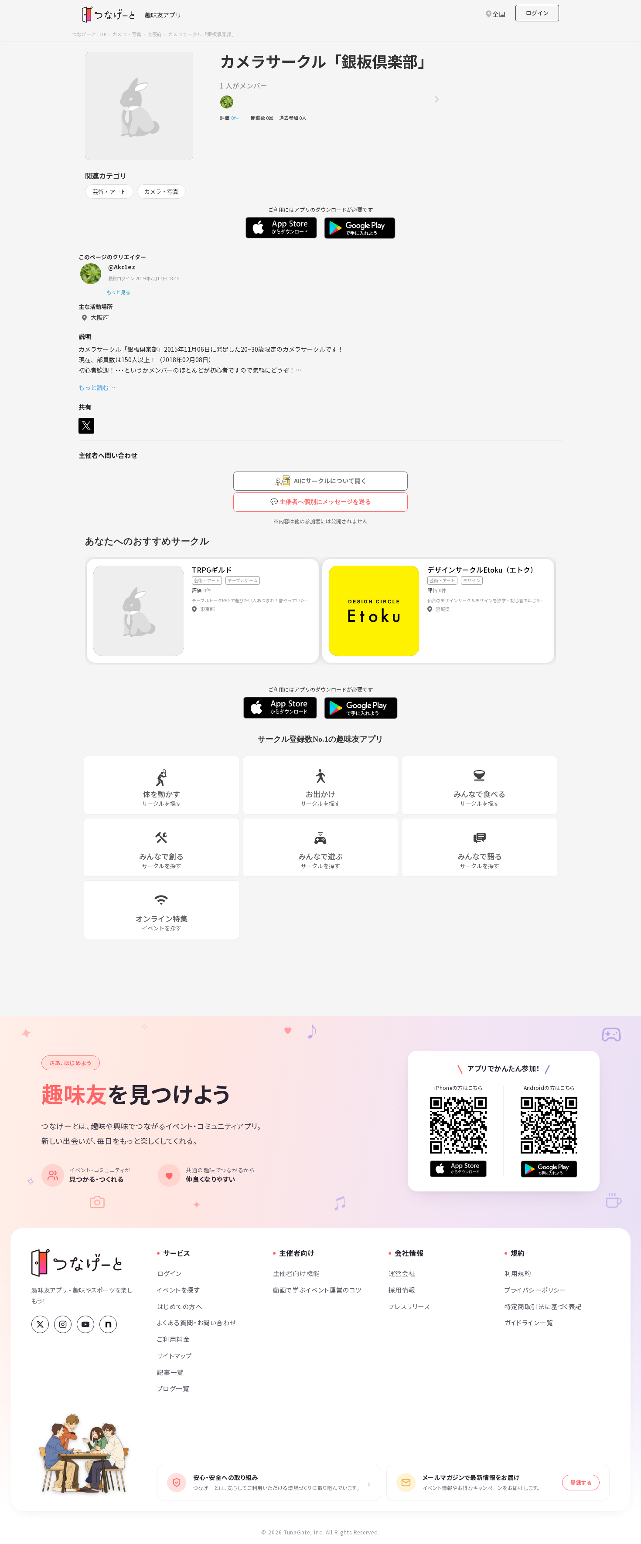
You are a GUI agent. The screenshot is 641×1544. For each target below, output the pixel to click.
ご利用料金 (173, 1339)
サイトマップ (174, 1355)
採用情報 (402, 1289)
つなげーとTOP (89, 34)
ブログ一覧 (173, 1388)
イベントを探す (178, 1289)
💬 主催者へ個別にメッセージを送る (320, 501)
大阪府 (154, 34)
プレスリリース (409, 1306)
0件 (237, 117)
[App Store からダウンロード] (458, 1169)
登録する (580, 1482)
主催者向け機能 (296, 1273)
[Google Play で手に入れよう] (549, 1169)
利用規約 (518, 1273)
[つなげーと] (76, 1263)
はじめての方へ (179, 1306)
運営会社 (402, 1273)
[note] (108, 1324)
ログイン (537, 13)
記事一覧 (170, 1372)
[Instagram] (63, 1324)
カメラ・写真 (126, 34)
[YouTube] (85, 1324)
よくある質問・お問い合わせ (196, 1322)
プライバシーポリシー (535, 1289)
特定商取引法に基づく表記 (543, 1306)
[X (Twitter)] (40, 1324)
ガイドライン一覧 (529, 1322)
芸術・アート (109, 191)
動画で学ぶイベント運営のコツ (317, 1289)
